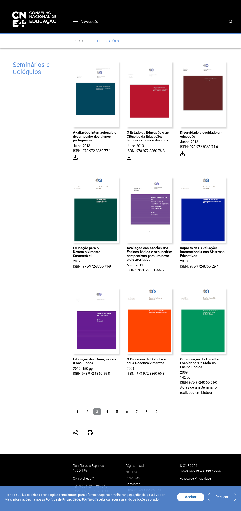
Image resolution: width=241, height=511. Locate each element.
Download (75, 157)
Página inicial (134, 466)
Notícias (131, 472)
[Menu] (72, 20)
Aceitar (190, 497)
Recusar (222, 497)
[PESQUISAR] (231, 26)
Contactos (132, 484)
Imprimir (90, 432)
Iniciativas (132, 478)
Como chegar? (83, 478)
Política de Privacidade (195, 478)
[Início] (34, 19)
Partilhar (75, 432)
